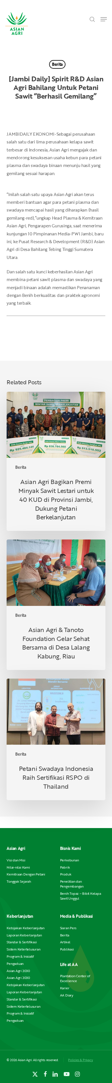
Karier (64, 988)
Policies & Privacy (80, 1059)
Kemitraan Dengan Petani (26, 874)
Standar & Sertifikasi (21, 942)
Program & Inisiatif (20, 956)
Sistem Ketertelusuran (23, 949)
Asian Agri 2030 (18, 970)
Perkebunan (69, 860)
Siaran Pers (68, 927)
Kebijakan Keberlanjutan (25, 927)
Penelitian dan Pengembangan (72, 884)
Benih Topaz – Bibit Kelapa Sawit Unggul (80, 896)
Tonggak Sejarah (19, 881)
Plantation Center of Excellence (75, 978)
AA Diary (66, 995)
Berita (57, 64)
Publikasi (67, 949)
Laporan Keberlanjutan (24, 935)
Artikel (65, 942)
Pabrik (65, 867)
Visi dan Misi (16, 860)
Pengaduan (15, 963)
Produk (66, 874)
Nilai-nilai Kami (18, 867)
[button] (104, 19)
